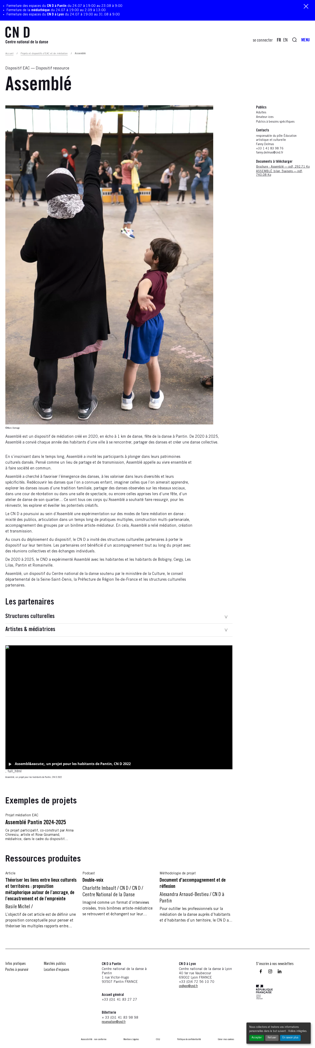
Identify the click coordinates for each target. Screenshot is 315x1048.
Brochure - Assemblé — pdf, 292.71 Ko (283, 167)
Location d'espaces (56, 970)
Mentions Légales (131, 1039)
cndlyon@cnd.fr (188, 986)
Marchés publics (55, 964)
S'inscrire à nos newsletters (275, 964)
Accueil (9, 53)
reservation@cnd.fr (114, 1022)
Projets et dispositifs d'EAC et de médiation (44, 53)
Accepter (257, 1037)
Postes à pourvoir (16, 970)
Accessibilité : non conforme (93, 1039)
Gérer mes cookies (226, 1039)
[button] (118, 617)
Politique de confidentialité (189, 1039)
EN (285, 40)
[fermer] (306, 7)
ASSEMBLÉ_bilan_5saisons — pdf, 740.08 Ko (279, 173)
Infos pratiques (15, 964)
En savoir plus (290, 1037)
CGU (158, 1039)
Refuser (272, 1037)
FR (279, 40)
